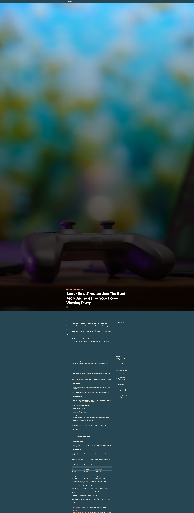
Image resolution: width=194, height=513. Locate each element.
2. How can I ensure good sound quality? (123, 390)
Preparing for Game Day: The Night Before (121, 380)
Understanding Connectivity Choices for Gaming (82, 512)
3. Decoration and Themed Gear (122, 375)
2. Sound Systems (121, 362)
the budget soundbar (92, 392)
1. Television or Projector (122, 360)
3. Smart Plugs (120, 369)
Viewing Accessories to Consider (121, 370)
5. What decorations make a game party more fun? (124, 399)
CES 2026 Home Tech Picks (78, 509)
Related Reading (121, 384)
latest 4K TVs (83, 379)
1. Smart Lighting (120, 366)
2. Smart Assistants (121, 367)
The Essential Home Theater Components (120, 359)
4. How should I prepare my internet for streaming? (123, 396)
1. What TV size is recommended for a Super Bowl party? (123, 387)
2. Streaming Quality (121, 373)
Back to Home (70, 1)
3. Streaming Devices (121, 363)
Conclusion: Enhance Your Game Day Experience (121, 383)
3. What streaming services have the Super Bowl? (123, 392)
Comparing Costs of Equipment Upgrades (121, 378)
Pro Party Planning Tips (104, 500)
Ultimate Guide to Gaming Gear (78, 510)
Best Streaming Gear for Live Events (79, 507)
